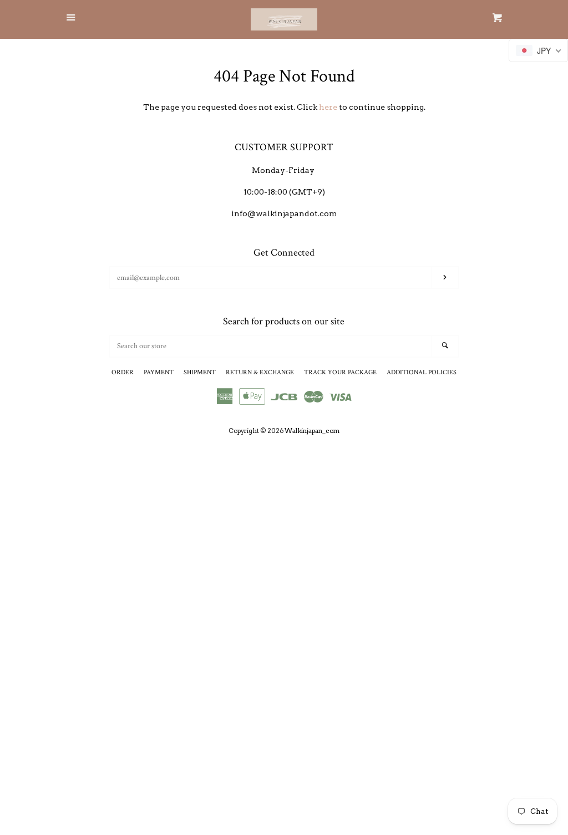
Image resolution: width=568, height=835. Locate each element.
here (328, 107)
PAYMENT (159, 372)
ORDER (122, 372)
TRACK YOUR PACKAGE (340, 372)
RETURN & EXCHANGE (260, 372)
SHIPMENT (200, 372)
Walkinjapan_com (312, 431)
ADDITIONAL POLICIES (422, 372)
